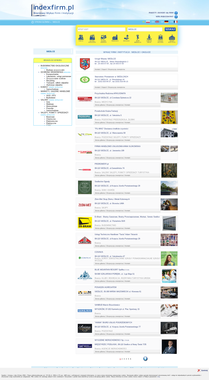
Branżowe (50, 117)
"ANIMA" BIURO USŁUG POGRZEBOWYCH (113, 322)
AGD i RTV (51, 96)
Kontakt (97, 69)
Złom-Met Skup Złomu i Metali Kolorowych (112, 199)
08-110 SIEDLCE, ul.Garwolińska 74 (109, 168)
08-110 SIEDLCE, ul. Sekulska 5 (108, 115)
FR (172, 22)
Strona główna (100, 105)
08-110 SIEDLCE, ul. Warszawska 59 (110, 133)
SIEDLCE (56, 22)
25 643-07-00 (103, 64)
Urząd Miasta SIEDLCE (105, 59)
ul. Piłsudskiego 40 (117, 80)
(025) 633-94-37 (104, 82)
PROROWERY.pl (102, 164)
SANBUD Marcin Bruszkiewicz (107, 305)
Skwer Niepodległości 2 (119, 62)
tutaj (158, 376)
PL (144, 22)
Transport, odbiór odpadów (57, 83)
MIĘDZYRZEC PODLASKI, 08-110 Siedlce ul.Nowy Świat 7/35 (120, 344)
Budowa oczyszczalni (55, 70)
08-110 (97, 62)
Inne (48, 102)
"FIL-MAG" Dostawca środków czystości (111, 129)
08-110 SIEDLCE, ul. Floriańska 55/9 (110, 221)
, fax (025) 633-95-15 (119, 82)
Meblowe (50, 104)
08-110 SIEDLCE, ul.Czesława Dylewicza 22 (113, 98)
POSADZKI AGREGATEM (105, 287)
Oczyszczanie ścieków (56, 78)
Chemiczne (51, 119)
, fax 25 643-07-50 (116, 64)
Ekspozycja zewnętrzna (116, 69)
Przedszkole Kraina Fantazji (106, 111)
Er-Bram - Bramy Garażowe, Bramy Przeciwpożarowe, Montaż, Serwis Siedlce (127, 217)
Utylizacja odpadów (54, 85)
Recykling (50, 81)
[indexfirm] (52, 9)
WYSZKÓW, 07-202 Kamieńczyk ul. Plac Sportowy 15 (117, 309)
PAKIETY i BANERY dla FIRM (161, 13)
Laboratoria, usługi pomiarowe (58, 76)
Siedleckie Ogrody (102, 181)
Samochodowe (52, 89)
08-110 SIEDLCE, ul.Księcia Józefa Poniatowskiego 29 (117, 186)
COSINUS (99, 252)
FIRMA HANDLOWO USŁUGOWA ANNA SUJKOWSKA (117, 146)
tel (96, 64)
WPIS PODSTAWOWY (164, 17)
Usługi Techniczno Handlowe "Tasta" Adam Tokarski (116, 234)
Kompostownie (52, 74)
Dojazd (104, 69)
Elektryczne (51, 123)
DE (162, 22)
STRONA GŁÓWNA (42, 22)
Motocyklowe (51, 106)
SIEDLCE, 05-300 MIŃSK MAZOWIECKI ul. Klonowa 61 (118, 291)
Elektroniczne (52, 121)
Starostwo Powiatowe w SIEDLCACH (111, 76)
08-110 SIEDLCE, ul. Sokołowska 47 (110, 256)
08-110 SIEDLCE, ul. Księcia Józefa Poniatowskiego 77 (118, 327)
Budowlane (50, 98)
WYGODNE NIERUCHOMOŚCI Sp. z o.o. (112, 340)
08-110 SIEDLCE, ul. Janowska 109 (109, 150)
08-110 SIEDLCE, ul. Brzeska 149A (109, 203)
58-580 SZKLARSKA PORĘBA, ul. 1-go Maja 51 (114, 274)
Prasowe (49, 108)
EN (153, 22)
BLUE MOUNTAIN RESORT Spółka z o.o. (112, 270)
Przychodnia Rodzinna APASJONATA (110, 93)
